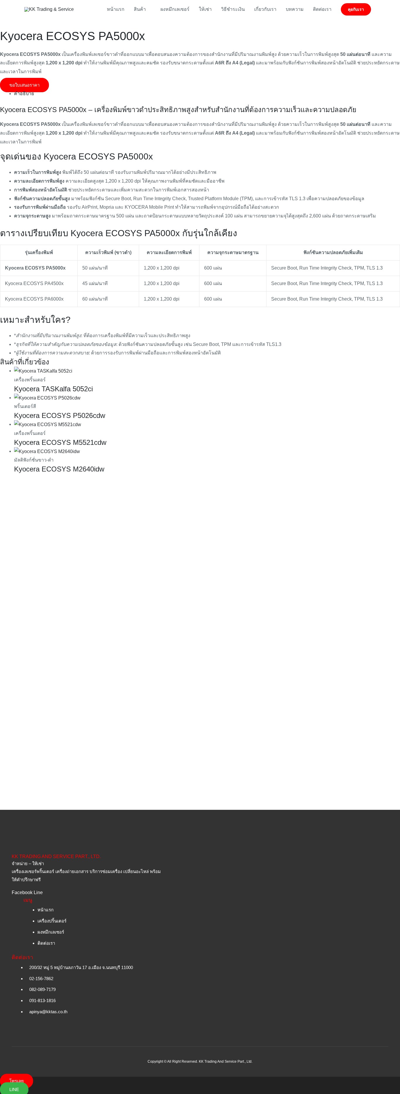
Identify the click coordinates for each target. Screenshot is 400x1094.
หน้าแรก (115, 9)
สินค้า (140, 9)
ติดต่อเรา (322, 9)
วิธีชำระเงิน (233, 9)
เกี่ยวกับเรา (265, 9)
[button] (356, 9)
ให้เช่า (205, 9)
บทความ (295, 9)
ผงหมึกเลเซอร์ (174, 9)
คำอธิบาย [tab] (24, 93)
